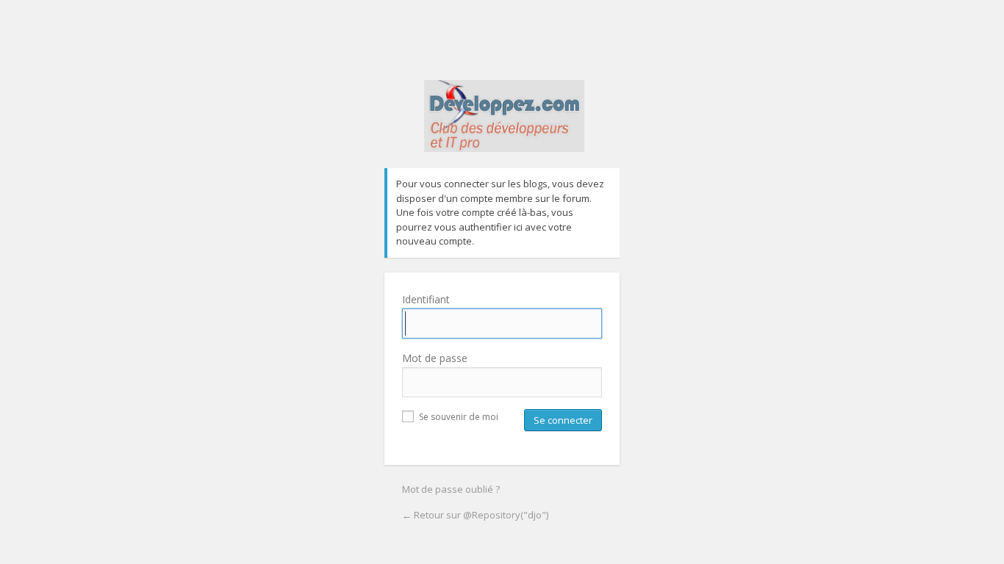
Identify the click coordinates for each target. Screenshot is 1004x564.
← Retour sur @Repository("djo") (475, 514)
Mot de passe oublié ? (451, 489)
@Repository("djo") (504, 124)
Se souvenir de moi (457, 417)
